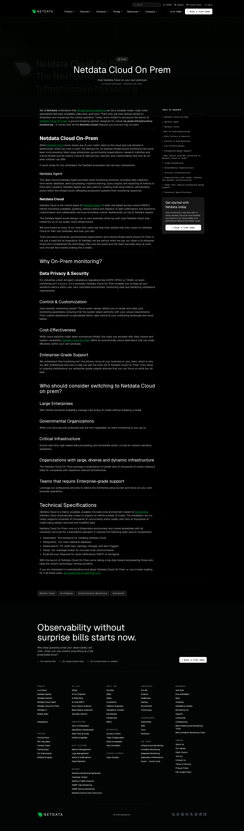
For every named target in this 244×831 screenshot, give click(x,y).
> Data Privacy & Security (176, 136)
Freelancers (111, 718)
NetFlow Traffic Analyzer (83, 781)
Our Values (181, 748)
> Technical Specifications (176, 192)
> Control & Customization (176, 141)
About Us (180, 744)
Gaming (144, 702)
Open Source (182, 752)
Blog (178, 698)
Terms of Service (183, 764)
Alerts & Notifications (81, 757)
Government (146, 706)
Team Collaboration (115, 737)
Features (84, 11)
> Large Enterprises (173, 163)
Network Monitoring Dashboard (86, 773)
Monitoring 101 (182, 710)
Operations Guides (184, 706)
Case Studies (112, 757)
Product (68, 11)
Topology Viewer (79, 777)
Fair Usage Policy (183, 772)
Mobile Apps (42, 714)
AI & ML (144, 690)
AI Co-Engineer (79, 694)
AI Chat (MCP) (78, 702)
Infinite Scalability (80, 737)
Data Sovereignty (114, 741)
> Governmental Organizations (178, 168)
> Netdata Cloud (170, 127)
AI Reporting (77, 698)
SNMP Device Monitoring (83, 789)
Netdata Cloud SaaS (46, 702)
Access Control (113, 733)
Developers (111, 714)
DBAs (109, 698)
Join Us (179, 756)
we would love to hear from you (82, 573)
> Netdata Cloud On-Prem (175, 117)
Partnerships (43, 749)
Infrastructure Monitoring (93, 593)
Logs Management (80, 753)
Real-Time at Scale (80, 733)
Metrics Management (81, 749)
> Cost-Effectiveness (173, 146)
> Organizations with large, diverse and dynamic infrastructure (182, 178)
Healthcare (146, 698)
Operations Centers (115, 710)
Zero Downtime (113, 745)
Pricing (116, 11)
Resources (132, 11)
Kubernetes (141, 512)
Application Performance (152, 757)
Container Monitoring (150, 749)
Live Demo (175, 11)
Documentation (182, 694)
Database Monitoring (150, 753)
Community (181, 718)
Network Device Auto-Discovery (87, 793)
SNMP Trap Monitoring (82, 785)
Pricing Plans (43, 737)
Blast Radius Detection (82, 710)
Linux (143, 729)
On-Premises (66, 593)
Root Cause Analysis (81, 706)
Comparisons (182, 722)
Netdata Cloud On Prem (53, 121)
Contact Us (181, 760)
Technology (146, 710)
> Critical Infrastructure (176, 173)
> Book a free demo (198, 11)
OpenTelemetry (79, 761)
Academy (180, 702)
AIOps (74, 690)
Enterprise (118, 593)
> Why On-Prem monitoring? (176, 131)
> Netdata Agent (170, 122)
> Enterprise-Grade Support (176, 151)
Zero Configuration (80, 726)
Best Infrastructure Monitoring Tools (189, 727)
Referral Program (44, 757)
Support (179, 714)
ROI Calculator (43, 741)
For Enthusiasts (44, 753)
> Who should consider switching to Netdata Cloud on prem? (182, 156)
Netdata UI (42, 710)
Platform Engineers (114, 706)
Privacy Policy (182, 768)
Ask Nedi (180, 690)
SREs (108, 694)
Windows (145, 733)
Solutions (101, 11)
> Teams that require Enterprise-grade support (183, 186)
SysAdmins (111, 702)
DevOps (110, 690)
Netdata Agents (92, 205)
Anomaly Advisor (79, 714)
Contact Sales (43, 745)
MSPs (109, 722)
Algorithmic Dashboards (83, 729)
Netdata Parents (44, 698)
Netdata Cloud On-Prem (76, 340)
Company (150, 11)
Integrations (42, 722)
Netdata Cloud (55, 145)
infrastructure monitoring (91, 110)
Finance (144, 694)
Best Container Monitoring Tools (190, 732)
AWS (143, 726)
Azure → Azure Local (150, 761)
